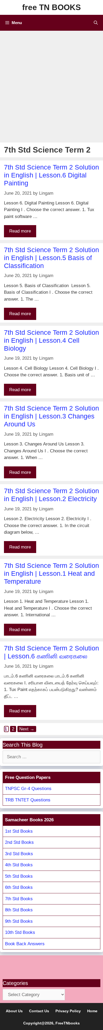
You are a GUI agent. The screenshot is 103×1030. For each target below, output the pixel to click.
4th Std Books (19, 864)
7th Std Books (19, 898)
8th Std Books (19, 909)
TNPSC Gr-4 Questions (28, 788)
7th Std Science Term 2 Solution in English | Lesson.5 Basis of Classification (51, 257)
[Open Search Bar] (95, 23)
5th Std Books (19, 876)
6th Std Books (19, 887)
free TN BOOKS (51, 7)
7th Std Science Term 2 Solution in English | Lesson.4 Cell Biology (51, 340)
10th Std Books (20, 932)
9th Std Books (19, 921)
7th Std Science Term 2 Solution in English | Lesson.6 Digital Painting (51, 175)
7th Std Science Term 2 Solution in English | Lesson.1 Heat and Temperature (51, 573)
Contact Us (39, 1011)
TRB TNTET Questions (27, 799)
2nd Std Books (19, 842)
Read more (20, 231)
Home (92, 1011)
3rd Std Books (19, 853)
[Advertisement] (51, 85)
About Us (14, 1011)
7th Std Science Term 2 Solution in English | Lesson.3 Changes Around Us (51, 416)
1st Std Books (19, 831)
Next (26, 729)
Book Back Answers (25, 943)
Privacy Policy (68, 1011)
